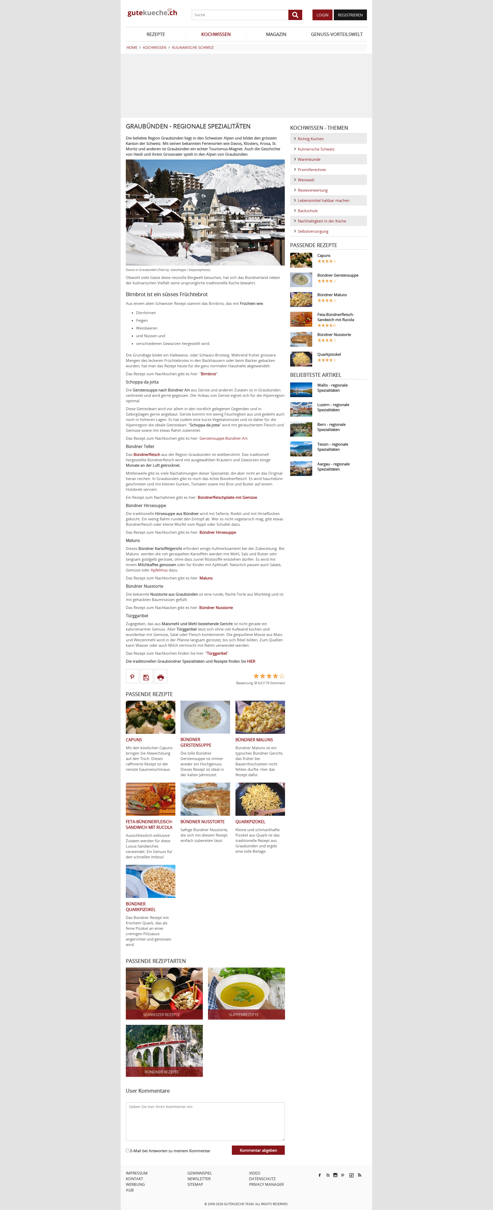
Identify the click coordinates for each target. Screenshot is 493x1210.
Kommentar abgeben (258, 1150)
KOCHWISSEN (216, 34)
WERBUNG (135, 1184)
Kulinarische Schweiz (316, 149)
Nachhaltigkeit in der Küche (322, 220)
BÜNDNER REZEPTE (162, 1071)
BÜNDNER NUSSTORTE (203, 821)
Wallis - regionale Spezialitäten (332, 387)
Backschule (308, 210)
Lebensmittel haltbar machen (323, 200)
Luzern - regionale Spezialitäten (333, 407)
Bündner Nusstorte (334, 334)
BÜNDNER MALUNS (254, 740)
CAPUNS (134, 740)
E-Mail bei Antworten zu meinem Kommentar (169, 1150)
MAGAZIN (276, 34)
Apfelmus (159, 570)
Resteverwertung (313, 190)
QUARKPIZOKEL (250, 821)
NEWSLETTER (199, 1178)
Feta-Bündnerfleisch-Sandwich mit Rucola (335, 317)
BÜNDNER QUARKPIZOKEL (141, 906)
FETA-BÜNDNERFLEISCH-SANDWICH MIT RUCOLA (149, 824)
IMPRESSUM (137, 1173)
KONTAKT (134, 1178)
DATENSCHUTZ (262, 1178)
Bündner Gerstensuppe (337, 275)
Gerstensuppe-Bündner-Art (224, 438)
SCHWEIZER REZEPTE (161, 1014)
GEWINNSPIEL (199, 1173)
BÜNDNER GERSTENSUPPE (196, 742)
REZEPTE (156, 34)
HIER (251, 661)
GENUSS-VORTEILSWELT (337, 34)
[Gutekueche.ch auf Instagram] (335, 1175)
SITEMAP (195, 1184)
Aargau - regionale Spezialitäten (333, 466)
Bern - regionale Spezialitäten (331, 427)
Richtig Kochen (311, 138)
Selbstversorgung (313, 231)
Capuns (323, 255)
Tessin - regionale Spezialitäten (332, 447)
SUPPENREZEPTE (244, 1014)
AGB (130, 1190)
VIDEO (254, 1173)
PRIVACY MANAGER (266, 1184)
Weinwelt (306, 179)
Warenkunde (309, 159)
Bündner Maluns (332, 294)
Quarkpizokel (329, 354)
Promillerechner (312, 169)
